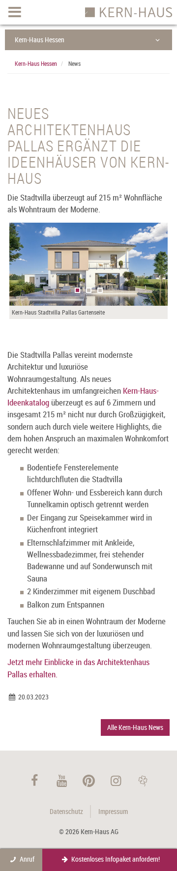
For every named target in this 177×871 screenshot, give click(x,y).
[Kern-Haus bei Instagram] (115, 780)
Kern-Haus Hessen (39, 39)
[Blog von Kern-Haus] (142, 780)
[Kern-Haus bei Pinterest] (88, 780)
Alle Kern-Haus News (135, 727)
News (74, 63)
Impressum (113, 811)
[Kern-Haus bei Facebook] (34, 780)
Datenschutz (66, 811)
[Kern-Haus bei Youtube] (61, 780)
